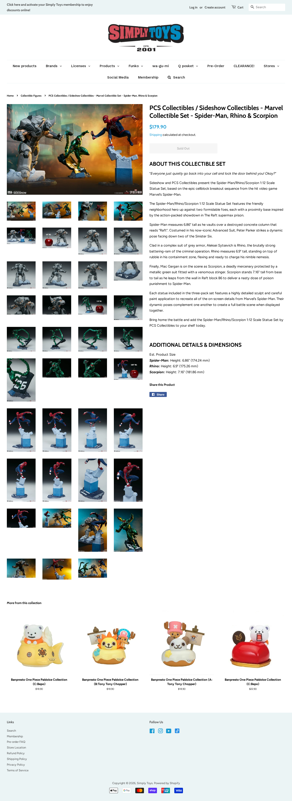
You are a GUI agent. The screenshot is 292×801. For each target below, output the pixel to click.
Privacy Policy (16, 764)
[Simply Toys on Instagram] (160, 732)
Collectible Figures (31, 95)
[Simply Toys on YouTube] (168, 732)
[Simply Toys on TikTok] (178, 730)
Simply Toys (145, 783)
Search (11, 730)
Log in (193, 7)
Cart (240, 7)
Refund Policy (16, 753)
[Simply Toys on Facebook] (152, 732)
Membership (15, 736)
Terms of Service (18, 770)
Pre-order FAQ (16, 741)
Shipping (155, 135)
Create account (215, 7)
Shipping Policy (17, 759)
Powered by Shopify (167, 783)
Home (10, 95)
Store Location (16, 747)
